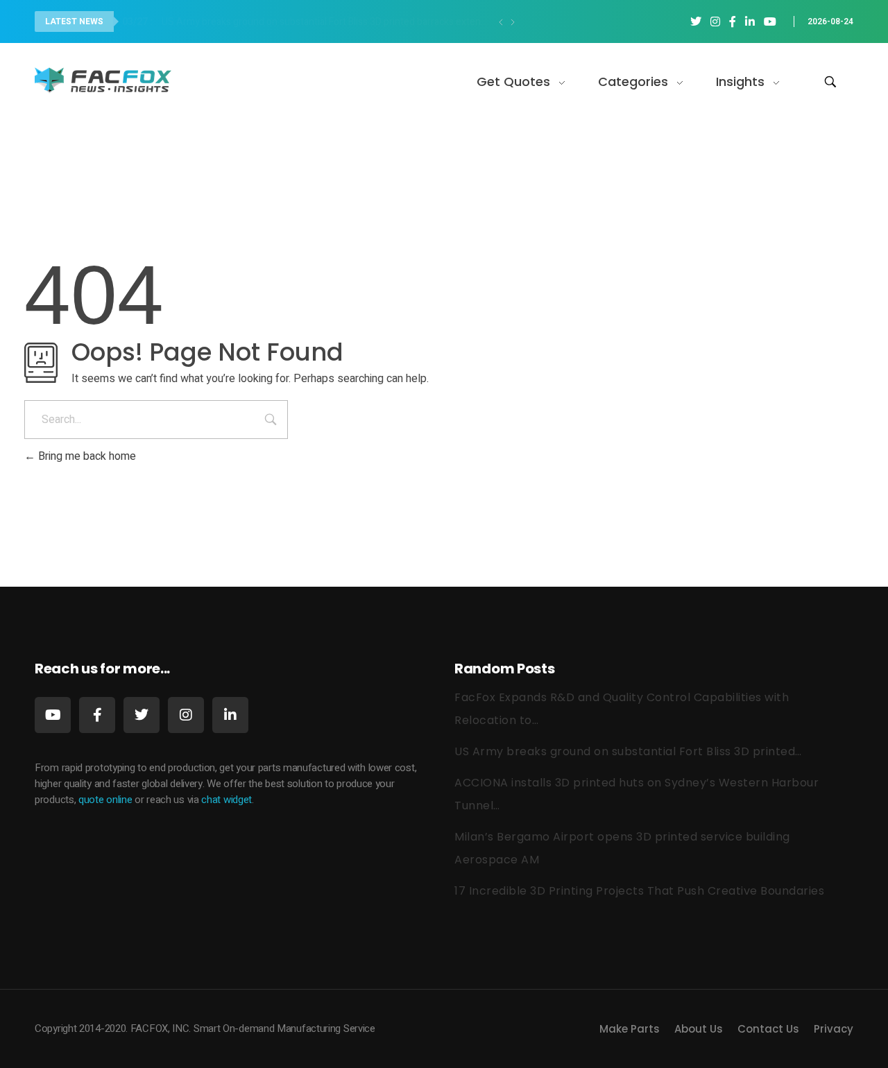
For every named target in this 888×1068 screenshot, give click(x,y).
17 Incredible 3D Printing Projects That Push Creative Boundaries (639, 891)
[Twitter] (141, 715)
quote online (105, 799)
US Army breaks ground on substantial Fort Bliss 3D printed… (628, 751)
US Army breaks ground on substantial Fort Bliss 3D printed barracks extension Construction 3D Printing (309, 22)
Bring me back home (85, 456)
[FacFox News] (104, 79)
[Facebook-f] (97, 715)
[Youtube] (53, 715)
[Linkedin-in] (230, 715)
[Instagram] (186, 715)
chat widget (226, 799)
